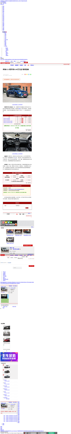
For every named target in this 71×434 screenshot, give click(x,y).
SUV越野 (4, 276)
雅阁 (1, 282)
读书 (3, 19)
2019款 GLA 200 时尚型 (6, 119)
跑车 (6, 54)
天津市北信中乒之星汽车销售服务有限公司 (16, 189)
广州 (4, 59)
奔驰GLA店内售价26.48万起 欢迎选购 (13, 421)
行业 (5, 37)
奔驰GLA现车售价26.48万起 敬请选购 (13, 415)
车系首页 (12, 65)
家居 (3, 15)
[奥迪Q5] (7, 372)
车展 (20, 0)
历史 (3, 22)
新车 (5, 33)
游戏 (18, 421)
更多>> (29, 213)
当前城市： (24, 256)
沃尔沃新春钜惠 (7, 336)
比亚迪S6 (6, 283)
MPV (7, 52)
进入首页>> (15, 285)
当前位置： (2, 61)
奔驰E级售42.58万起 (10, 235)
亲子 (3, 12)
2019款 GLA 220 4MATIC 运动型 (7, 121)
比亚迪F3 (30, 282)
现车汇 (17, 0)
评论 (18, 405)
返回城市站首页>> (29, 216)
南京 (16, 59)
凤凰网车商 (11, 0)
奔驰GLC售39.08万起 (10, 243)
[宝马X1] (7, 367)
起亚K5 (15, 282)
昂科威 (5, 394)
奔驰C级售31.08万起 (18, 235)
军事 (3, 23)
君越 (33, 282)
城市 (18, 422)
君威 (3, 282)
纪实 (1, 427)
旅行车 (7, 53)
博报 (3, 423)
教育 (3, 20)
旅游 (3, 18)
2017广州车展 (22, 61)
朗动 (4, 283)
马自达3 (1, 283)
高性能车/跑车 (5, 279)
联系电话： (18, 205)
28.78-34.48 (13, 404)
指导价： (9, 404)
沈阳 (6, 59)
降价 (15, 61)
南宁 (19, 59)
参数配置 (16, 65)
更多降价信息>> (31, 254)
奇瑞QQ (15, 283)
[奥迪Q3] (7, 377)
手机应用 (25, 0)
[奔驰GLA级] (5, 250)
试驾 (5, 35)
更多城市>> (26, 59)
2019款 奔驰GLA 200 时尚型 (17, 104)
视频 (3, 24)
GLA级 (7, 63)
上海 (3, 59)
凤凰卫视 (2, 4)
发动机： (9, 291)
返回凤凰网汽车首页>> (28, 245)
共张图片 (3, 408)
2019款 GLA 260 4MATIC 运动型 (7, 122)
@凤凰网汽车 (8, 224)
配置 (3, 307)
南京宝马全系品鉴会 (6, 350)
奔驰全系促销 (6, 330)
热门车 (4, 271)
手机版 (22, 0)
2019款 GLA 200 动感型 (6, 118)
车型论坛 (32, 65)
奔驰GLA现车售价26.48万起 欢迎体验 (13, 418)
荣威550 (18, 283)
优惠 (5, 42)
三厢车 (7, 49)
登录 (4, 3)
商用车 (15, 0)
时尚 (3, 10)
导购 (5, 34)
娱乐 (3, 8)
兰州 (14, 59)
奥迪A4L (5, 388)
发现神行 (5, 397)
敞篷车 (7, 55)
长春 (8, 59)
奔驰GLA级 (12, 247)
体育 (3, 9)
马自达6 (17, 282)
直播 (1, 428)
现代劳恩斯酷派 (11, 283)
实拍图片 (21, 65)
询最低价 (10, 285)
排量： (11, 251)
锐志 (23, 282)
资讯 (3, 6)
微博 (3, 424)
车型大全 (6, 39)
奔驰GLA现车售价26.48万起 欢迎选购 (13, 417)
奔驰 (19, 108)
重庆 (21, 59)
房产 (3, 14)
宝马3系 (7, 282)
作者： (4, 224)
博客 (3, 25)
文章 (28, 65)
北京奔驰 (3, 63)
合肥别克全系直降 (6, 343)
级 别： (9, 289)
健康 (3, 11)
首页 (18, 401)
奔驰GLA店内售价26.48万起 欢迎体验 (13, 419)
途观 (5, 391)
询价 (22, 118)
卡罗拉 (27, 282)
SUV (6, 51)
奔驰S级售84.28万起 (27, 235)
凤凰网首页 (2, 0)
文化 (3, 21)
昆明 (9, 59)
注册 (5, 3)
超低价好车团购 (66, 64)
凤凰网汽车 (7, 0)
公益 (3, 27)
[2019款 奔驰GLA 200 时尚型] (18, 151)
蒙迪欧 (5, 282)
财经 (3, 7)
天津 (13, 59)
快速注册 (9, 262)
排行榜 (6, 46)
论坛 (3, 26)
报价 (5, 40)
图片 (5, 41)
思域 (13, 282)
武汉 (18, 59)
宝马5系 (20, 282)
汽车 (3, 13)
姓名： (6, 205)
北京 (1, 57)
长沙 (11, 59)
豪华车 (7, 50)
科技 (18, 408)
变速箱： (11, 253)
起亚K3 (10, 282)
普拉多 (25, 282)
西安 (23, 59)
